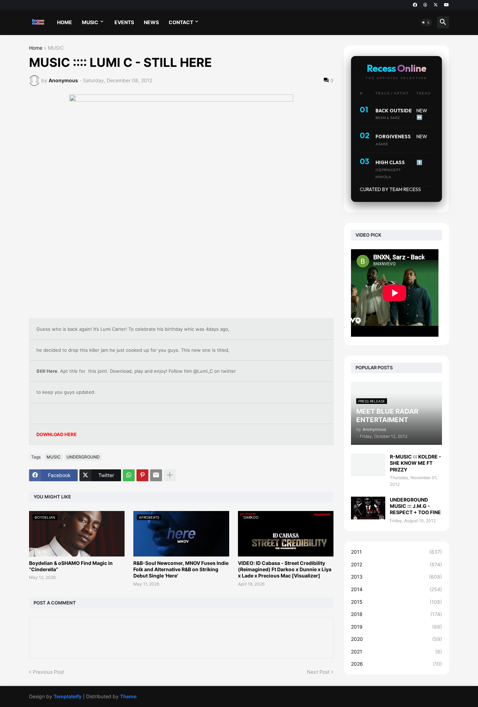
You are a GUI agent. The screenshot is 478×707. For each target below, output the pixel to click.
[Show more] (170, 475)
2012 (396, 564)
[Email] (156, 475)
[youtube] (446, 5)
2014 (396, 589)
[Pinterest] (142, 475)
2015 (396, 602)
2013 (396, 577)
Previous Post (48, 672)
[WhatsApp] (129, 475)
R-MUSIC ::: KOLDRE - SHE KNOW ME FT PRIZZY (415, 463)
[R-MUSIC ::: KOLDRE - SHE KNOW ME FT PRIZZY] (368, 465)
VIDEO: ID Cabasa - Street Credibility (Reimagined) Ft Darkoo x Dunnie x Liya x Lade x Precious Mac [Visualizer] (284, 569)
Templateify (68, 696)
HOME (64, 22)
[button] (426, 22)
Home (35, 48)
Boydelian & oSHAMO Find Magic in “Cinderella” (71, 566)
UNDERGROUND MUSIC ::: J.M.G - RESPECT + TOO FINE (415, 506)
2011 (396, 552)
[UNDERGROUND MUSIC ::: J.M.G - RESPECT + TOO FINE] (368, 508)
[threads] (425, 5)
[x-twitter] (436, 5)
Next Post (318, 672)
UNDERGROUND (83, 457)
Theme (128, 696)
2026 (396, 664)
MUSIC (90, 22)
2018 (396, 614)
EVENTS (124, 22)
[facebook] (415, 5)
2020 (396, 639)
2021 (396, 651)
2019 (396, 627)
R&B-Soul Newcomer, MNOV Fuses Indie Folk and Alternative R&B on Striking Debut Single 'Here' (181, 569)
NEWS (151, 22)
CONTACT (181, 22)
